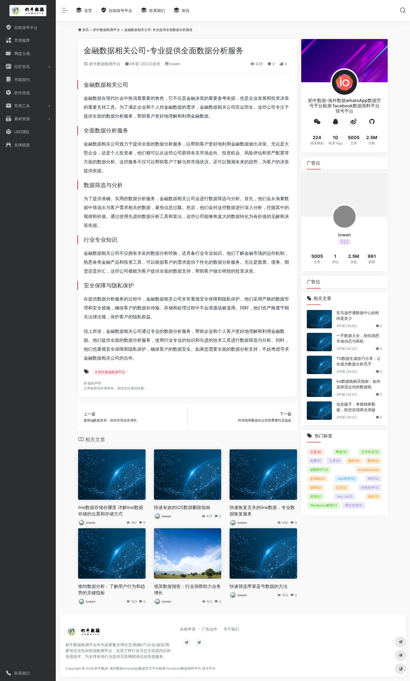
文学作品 (370, 452)
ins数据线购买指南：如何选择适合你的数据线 (358, 384)
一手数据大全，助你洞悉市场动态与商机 (357, 338)
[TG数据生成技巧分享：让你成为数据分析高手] (319, 365)
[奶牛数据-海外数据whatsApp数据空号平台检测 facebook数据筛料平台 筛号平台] (84, 633)
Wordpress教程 (323, 505)
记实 (341, 487)
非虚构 (317, 478)
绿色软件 (370, 487)
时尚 (373, 478)
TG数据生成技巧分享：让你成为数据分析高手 (358, 361)
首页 (85, 30)
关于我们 (231, 629)
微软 (354, 461)
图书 (373, 461)
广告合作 (209, 629)
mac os (344, 496)
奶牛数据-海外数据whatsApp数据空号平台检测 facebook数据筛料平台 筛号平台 (155, 668)
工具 (334, 461)
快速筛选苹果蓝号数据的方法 (259, 586)
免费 (315, 461)
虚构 (315, 487)
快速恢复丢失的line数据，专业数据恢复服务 (262, 511)
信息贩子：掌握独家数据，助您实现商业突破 (355, 407)
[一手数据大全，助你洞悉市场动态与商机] (319, 342)
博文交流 (353, 505)
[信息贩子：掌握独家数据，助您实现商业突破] (319, 410)
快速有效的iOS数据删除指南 (182, 507)
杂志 (373, 496)
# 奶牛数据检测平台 (110, 372)
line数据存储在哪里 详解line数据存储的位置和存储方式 (110, 511)
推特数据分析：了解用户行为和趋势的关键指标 (111, 589)
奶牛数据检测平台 (106, 30)
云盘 (315, 452)
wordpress (368, 469)
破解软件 (319, 469)
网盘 (341, 452)
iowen (174, 63)
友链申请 (188, 629)
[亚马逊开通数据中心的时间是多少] (319, 319)
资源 (315, 496)
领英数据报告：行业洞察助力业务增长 (187, 589)
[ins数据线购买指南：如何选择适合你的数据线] (319, 388)
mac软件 (346, 478)
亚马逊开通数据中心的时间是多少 (357, 315)
